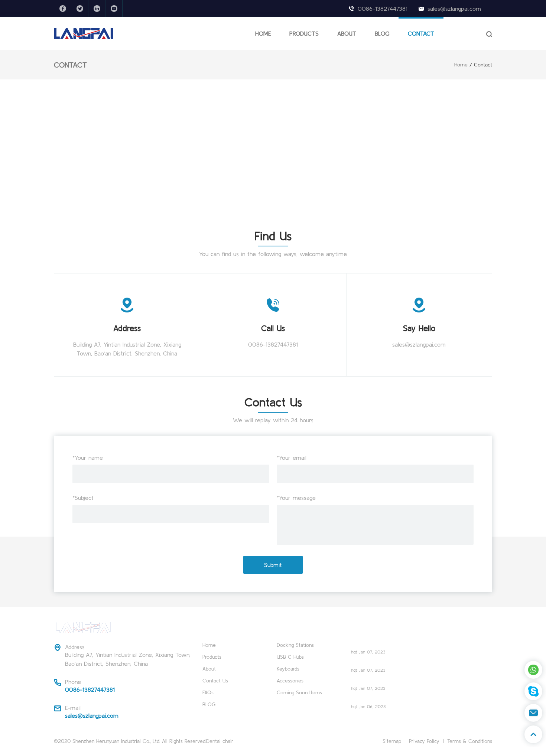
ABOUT (346, 33)
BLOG (382, 33)
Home (461, 65)
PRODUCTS (304, 33)
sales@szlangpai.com (454, 8)
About (209, 669)
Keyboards (288, 669)
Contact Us (215, 681)
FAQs (208, 692)
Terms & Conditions (469, 741)
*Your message (296, 497)
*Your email (291, 457)
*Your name (87, 457)
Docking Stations (295, 645)
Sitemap (392, 741)
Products (211, 657)
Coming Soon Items (299, 692)
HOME (263, 33)
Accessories (290, 681)
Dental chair (219, 741)
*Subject (83, 497)
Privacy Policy (424, 741)
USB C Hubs (290, 657)
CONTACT (421, 33)
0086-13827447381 (382, 8)
